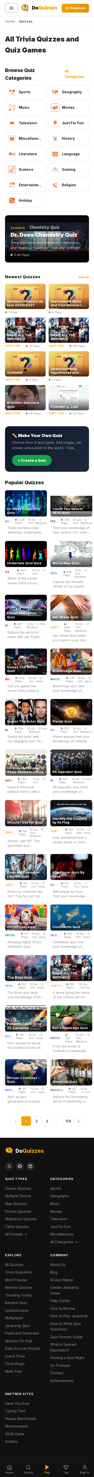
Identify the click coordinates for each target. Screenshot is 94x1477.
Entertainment (11, 935)
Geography (55, 573)
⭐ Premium (75, 8)
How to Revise (62, 1308)
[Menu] (11, 8)
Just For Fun (55, 627)
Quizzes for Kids (18, 1341)
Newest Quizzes (19, 1287)
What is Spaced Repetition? (63, 1347)
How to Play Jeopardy (69, 1316)
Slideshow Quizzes (21, 1219)
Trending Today (18, 1295)
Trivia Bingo (15, 1364)
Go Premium (60, 1365)
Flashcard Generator (22, 1333)
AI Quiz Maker (61, 1280)
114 (68, 1121)
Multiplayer (14, 1318)
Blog (54, 1272)
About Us (57, 1264)
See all (83, 277)
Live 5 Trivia (15, 1356)
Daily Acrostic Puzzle (22, 1348)
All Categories (74, 74)
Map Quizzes (16, 1204)
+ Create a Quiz (32, 460)
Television (10, 986)
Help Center (60, 1300)
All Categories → (64, 1242)
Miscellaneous (56, 679)
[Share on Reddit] (30, 1166)
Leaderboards (17, 1310)
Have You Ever (17, 1403)
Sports (54, 885)
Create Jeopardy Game (64, 1290)
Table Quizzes (17, 1226)
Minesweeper (16, 1426)
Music (8, 625)
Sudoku (11, 1441)
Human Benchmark (20, 1418)
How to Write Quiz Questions (65, 1327)
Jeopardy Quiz (17, 1326)
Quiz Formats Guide (66, 1337)
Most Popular (16, 1280)
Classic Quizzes (18, 1188)
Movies (9, 679)
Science (8, 521)
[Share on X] (9, 1166)
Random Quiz (16, 1302)
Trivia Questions (18, 1272)
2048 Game (15, 1434)
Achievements (62, 1380)
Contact (56, 1373)
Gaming (9, 572)
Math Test (13, 1371)
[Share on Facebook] (20, 1166)
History (54, 521)
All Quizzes (14, 1264)
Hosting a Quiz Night (67, 1358)
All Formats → (16, 1234)
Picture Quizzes (18, 1211)
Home (10, 21)
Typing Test (15, 1411)
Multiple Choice (18, 1196)
